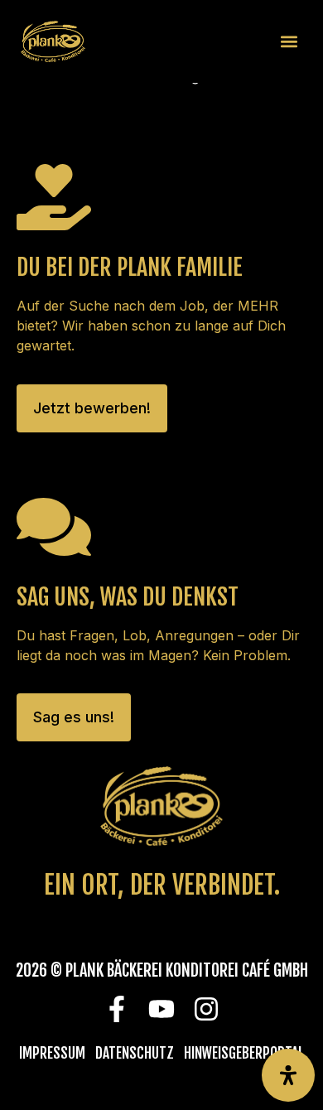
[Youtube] (161, 1009)
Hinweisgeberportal (244, 1053)
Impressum (52, 1053)
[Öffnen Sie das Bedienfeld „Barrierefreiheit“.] (288, 1075)
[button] (288, 42)
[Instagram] (206, 1009)
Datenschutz (134, 1053)
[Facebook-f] (117, 1009)
